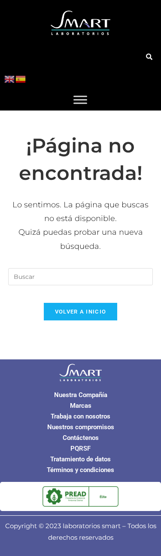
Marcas (80, 406)
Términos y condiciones (80, 470)
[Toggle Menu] (80, 100)
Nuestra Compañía (80, 395)
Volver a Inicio (80, 311)
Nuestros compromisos (80, 427)
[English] (9, 79)
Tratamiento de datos (80, 459)
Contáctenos (81, 438)
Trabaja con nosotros (80, 416)
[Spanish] (21, 79)
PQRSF (80, 448)
